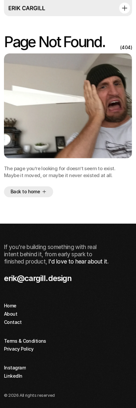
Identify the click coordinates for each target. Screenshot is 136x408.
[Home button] (27, 8)
